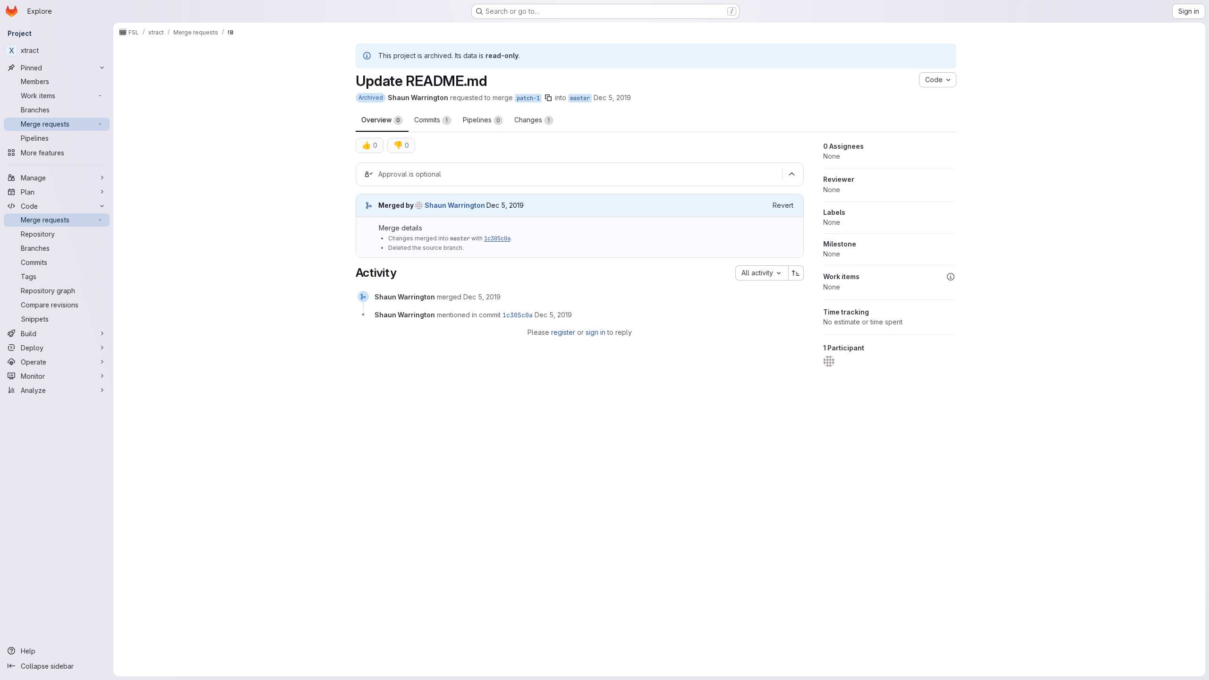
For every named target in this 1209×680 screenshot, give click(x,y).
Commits (431, 120)
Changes (532, 120)
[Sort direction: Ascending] (796, 272)
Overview (380, 120)
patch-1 (528, 98)
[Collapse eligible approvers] (792, 174)
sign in (595, 332)
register (563, 332)
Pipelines (481, 120)
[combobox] (761, 272)
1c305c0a (497, 238)
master (580, 98)
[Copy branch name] (548, 97)
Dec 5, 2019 (612, 98)
